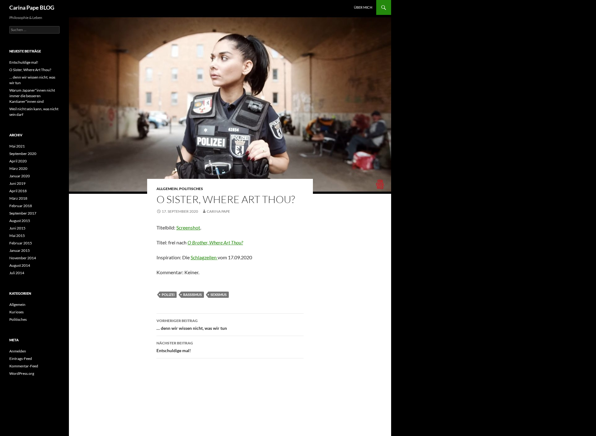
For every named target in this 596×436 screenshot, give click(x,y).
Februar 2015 (20, 243)
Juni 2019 (17, 183)
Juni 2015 (17, 228)
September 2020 (22, 153)
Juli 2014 (16, 272)
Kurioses (16, 312)
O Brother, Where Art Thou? (215, 242)
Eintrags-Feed (20, 358)
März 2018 (18, 198)
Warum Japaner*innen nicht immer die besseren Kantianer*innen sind (32, 96)
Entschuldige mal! (174, 347)
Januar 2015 (19, 250)
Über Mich (363, 7)
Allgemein (167, 188)
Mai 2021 (17, 146)
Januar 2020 (19, 176)
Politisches (191, 188)
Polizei (168, 295)
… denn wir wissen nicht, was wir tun (191, 324)
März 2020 (18, 168)
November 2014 (22, 258)
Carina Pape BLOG (31, 7)
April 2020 (18, 161)
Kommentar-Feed (23, 366)
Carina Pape (218, 211)
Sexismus (218, 295)
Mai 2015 (17, 235)
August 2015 (19, 220)
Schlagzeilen (204, 257)
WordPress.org (21, 373)
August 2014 (19, 265)
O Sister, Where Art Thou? (30, 69)
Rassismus (192, 295)
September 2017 (22, 213)
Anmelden (17, 351)
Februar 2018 (20, 205)
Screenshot (188, 227)
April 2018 (18, 190)
